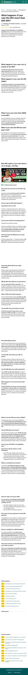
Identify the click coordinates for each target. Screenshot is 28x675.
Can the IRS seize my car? (10, 598)
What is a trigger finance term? (11, 650)
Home (2, 10)
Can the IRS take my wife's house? (12, 601)
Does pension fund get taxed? (11, 645)
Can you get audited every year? (12, 606)
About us (10, 672)
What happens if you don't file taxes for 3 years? (15, 583)
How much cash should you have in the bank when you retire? (15, 643)
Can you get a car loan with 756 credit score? (14, 639)
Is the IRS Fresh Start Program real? (12, 588)
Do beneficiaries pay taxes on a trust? (13, 603)
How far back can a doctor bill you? (12, 658)
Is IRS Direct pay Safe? (10, 596)
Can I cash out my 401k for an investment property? (16, 655)
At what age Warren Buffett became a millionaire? (15, 637)
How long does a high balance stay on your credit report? (15, 648)
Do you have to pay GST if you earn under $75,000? (14, 661)
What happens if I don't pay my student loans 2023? (16, 653)
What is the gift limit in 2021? (11, 593)
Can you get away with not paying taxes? (13, 586)
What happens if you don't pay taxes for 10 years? (15, 591)
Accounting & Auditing (11, 10)
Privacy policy (17, 672)
